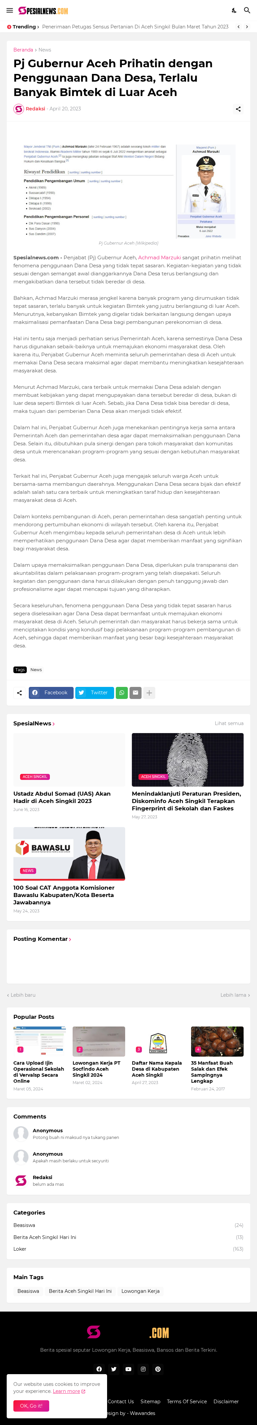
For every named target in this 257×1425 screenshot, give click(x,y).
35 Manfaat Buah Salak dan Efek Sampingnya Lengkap (107, 27)
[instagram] (143, 1369)
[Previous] (238, 26)
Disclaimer (226, 1402)
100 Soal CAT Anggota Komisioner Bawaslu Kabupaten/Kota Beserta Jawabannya (63, 895)
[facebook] (99, 1369)
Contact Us (121, 1402)
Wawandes (142, 1413)
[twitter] (113, 1369)
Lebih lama (233, 995)
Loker (128, 1249)
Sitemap (150, 1402)
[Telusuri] (248, 10)
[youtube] (128, 1369)
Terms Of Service (187, 1402)
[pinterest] (158, 1369)
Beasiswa (128, 1225)
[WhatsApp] (122, 693)
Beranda (23, 50)
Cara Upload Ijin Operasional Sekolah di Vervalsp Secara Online (38, 1072)
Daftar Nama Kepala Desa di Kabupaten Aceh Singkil (157, 1069)
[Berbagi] (238, 109)
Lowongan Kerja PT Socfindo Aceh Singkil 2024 (96, 1069)
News (44, 50)
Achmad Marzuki (159, 257)
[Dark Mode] (235, 10)
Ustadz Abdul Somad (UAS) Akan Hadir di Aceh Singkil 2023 (62, 797)
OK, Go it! (31, 1406)
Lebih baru (23, 995)
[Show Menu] (9, 10)
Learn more (66, 1391)
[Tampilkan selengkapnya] (149, 693)
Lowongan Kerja (140, 1291)
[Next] (247, 26)
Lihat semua (229, 723)
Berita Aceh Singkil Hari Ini (128, 1237)
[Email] (136, 693)
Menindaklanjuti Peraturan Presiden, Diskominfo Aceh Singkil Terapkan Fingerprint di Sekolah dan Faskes (186, 801)
